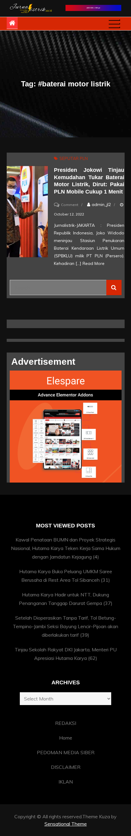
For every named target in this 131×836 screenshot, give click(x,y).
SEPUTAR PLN (73, 158)
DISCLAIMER (65, 767)
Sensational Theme (65, 824)
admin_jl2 (101, 204)
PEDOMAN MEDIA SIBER (65, 752)
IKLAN (65, 782)
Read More (93, 263)
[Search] (114, 287)
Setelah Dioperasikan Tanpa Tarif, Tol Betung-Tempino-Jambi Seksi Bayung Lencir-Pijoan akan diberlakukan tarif (65, 626)
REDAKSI (65, 723)
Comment (69, 204)
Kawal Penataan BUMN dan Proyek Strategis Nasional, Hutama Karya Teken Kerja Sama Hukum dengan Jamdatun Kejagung (65, 548)
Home (65, 738)
